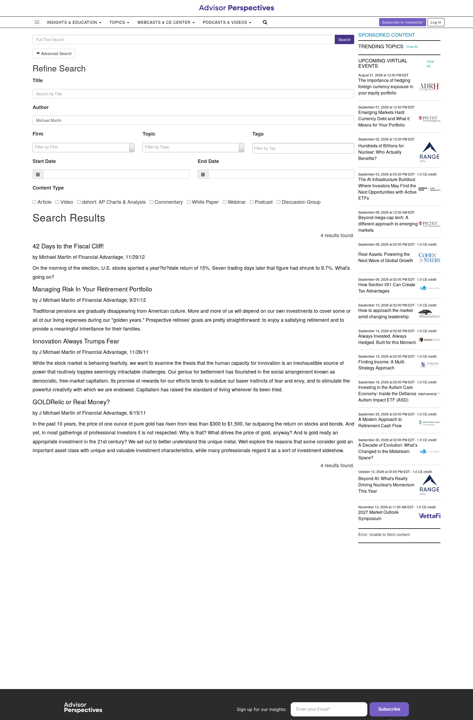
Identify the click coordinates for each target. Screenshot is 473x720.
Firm (38, 133)
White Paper (205, 201)
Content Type (48, 187)
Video (66, 201)
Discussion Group (300, 201)
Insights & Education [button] (73, 22)
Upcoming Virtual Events (382, 63)
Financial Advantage (100, 256)
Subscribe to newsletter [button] (402, 22)
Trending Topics (380, 46)
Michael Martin (55, 256)
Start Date (44, 161)
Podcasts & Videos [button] (226, 22)
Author (41, 107)
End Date (208, 161)
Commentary (168, 201)
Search (344, 39)
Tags (258, 133)
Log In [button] (436, 22)
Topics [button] (117, 22)
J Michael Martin (57, 299)
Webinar (236, 201)
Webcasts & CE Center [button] (164, 22)
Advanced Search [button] (56, 53)
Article (43, 201)
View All (412, 46)
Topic (149, 133)
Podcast (263, 201)
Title (38, 80)
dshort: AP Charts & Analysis (113, 201)
